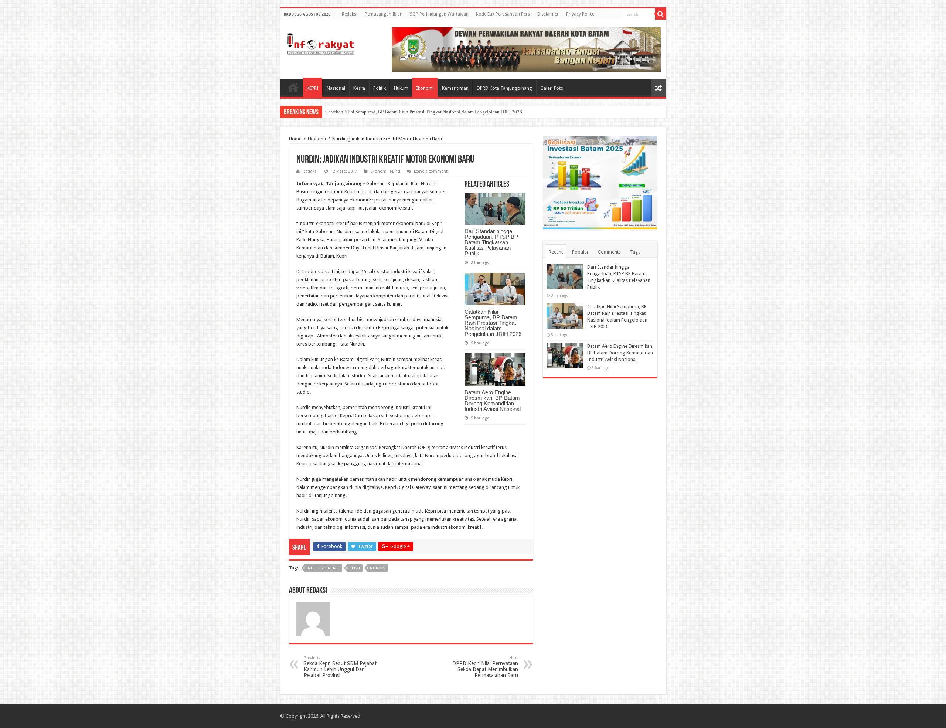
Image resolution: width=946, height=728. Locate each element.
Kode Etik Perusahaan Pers (503, 14)
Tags (635, 252)
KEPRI (313, 88)
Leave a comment (431, 171)
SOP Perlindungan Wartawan (439, 14)
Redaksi (349, 14)
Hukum (401, 88)
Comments (609, 252)
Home (293, 87)
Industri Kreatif (323, 568)
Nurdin (377, 568)
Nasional (336, 88)
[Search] (660, 14)
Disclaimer (548, 14)
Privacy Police (580, 14)
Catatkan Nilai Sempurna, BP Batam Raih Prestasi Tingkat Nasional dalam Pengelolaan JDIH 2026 (423, 112)
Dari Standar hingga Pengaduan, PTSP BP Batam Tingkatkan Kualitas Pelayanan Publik (491, 242)
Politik (379, 88)
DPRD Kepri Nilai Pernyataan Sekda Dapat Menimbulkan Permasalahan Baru (485, 667)
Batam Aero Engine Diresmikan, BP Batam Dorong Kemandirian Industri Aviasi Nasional (493, 400)
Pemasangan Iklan (383, 14)
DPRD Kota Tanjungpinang (504, 88)
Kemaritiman (455, 88)
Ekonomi (425, 88)
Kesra (359, 88)
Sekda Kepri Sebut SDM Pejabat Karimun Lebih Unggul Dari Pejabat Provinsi (340, 667)
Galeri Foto (552, 88)
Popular (580, 252)
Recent (556, 252)
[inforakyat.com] (321, 42)
